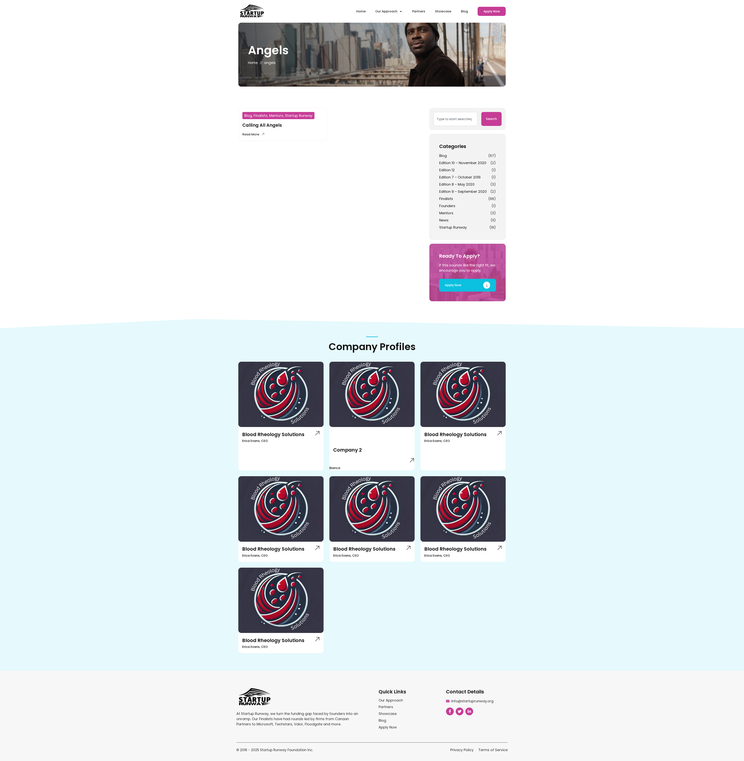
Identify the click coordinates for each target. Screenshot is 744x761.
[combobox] (455, 119)
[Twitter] (459, 711)
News (444, 220)
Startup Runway (453, 227)
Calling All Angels (262, 125)
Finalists (446, 198)
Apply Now (491, 11)
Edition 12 (447, 170)
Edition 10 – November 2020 (462, 162)
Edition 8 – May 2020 (456, 184)
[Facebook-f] (450, 711)
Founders (447, 205)
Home (361, 11)
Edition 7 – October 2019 (459, 177)
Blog (464, 11)
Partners (418, 11)
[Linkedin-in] (469, 711)
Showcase (443, 11)
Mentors (446, 213)
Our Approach (386, 11)
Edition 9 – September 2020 (463, 191)
